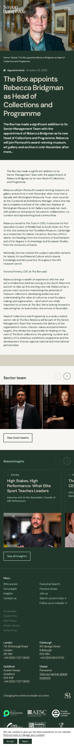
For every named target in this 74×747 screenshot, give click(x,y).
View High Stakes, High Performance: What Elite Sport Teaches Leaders (32, 508)
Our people (10, 589)
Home (6, 57)
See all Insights (17, 556)
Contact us (9, 598)
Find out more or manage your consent (23, 735)
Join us (44, 593)
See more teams (18, 438)
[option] (32, 508)
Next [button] (67, 376)
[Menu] (67, 7)
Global (14, 57)
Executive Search (50, 584)
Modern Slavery (11, 625)
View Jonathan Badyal (21, 407)
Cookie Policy (10, 615)
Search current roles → (53, 598)
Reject (25, 741)
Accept (10, 741)
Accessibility (10, 611)
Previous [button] (57, 376)
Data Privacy (10, 620)
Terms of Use (10, 630)
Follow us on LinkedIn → (53, 603)
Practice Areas (48, 589)
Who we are (10, 584)
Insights (8, 593)
